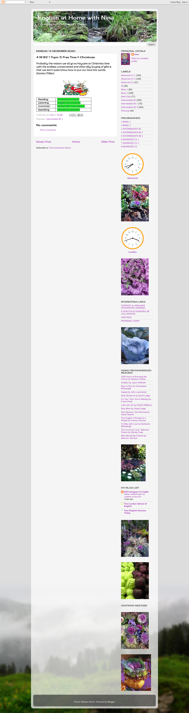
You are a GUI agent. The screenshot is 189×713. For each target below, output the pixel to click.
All (122, 86)
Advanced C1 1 (128, 75)
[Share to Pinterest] (81, 115)
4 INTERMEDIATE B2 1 (132, 132)
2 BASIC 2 (126, 125)
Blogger (111, 702)
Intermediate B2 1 (54, 119)
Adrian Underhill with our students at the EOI (134, 495)
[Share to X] (76, 115)
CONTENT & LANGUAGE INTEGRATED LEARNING (133, 306)
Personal (125, 111)
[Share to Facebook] (79, 115)
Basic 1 (124, 89)
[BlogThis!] (73, 115)
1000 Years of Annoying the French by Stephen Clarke (134, 378)
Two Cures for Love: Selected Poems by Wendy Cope (135, 431)
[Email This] (70, 115)
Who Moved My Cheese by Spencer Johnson (133, 437)
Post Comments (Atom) (60, 148)
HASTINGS (126, 317)
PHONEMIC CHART (130, 321)
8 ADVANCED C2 (129, 147)
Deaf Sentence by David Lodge (135, 396)
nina (136, 54)
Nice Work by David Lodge (133, 408)
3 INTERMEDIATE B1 (131, 129)
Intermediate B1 (128, 100)
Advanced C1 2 (128, 79)
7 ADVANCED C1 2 (130, 143)
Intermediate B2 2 (129, 107)
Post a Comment (48, 130)
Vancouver (132, 178)
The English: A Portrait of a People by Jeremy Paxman (133, 419)
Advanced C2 (127, 82)
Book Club (126, 96)
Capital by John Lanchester (134, 392)
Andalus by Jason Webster (133, 383)
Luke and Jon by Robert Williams (136, 405)
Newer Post (43, 141)
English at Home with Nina (76, 17)
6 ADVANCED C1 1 (130, 139)
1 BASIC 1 (126, 122)
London (133, 252)
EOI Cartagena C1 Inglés (136, 492)
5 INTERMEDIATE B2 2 (132, 136)
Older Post (107, 141)
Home (76, 141)
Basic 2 (124, 93)
